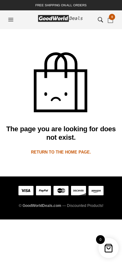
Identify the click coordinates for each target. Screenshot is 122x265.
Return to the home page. (61, 152)
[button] (11, 19)
